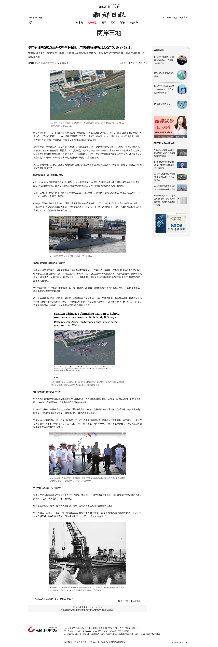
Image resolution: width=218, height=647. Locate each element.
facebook (124, 601)
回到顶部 (136, 601)
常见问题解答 (80, 642)
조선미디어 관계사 (177, 642)
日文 (187, 18)
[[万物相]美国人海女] (170, 108)
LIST (124, 63)
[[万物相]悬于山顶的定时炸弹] (170, 79)
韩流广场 (134, 22)
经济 (113, 22)
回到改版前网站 (118, 642)
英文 (181, 18)
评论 (122, 22)
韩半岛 (79, 22)
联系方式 (93, 642)
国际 (103, 22)
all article (167, 18)
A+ (140, 63)
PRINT (133, 63)
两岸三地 (92, 22)
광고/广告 (104, 642)
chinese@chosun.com (132, 634)
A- (145, 63)
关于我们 (68, 642)
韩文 (175, 18)
